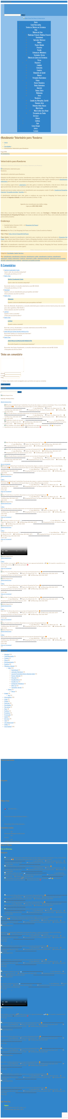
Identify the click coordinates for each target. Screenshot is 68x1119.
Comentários (5, 153)
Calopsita (39, 68)
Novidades (7, 146)
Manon (39, 75)
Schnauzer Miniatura (39, 52)
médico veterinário (13, 258)
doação (47, 768)
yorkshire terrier (5, 777)
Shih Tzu (13, 685)
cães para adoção (35, 768)
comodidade (28, 768)
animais (38, 765)
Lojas (5, 699)
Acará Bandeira (39, 83)
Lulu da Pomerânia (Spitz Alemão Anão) (23, 674)
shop (31, 774)
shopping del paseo (37, 774)
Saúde (16, 253)
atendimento (8, 256)
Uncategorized (8, 722)
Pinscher (39, 47)
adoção (7, 765)
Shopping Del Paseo (32, 225)
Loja (37, 123)
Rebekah (7, 290)
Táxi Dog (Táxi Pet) (10, 805)
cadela (2, 768)
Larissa (6, 311)
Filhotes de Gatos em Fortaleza (37, 57)
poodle (10, 774)
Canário (39, 70)
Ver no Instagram (5, 464)
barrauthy (51, 765)
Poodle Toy (14, 681)
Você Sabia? (8, 726)
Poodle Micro (15, 679)
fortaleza (6, 771)
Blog (55, 765)
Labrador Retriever (39, 40)
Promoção (7, 715)
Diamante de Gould (39, 73)
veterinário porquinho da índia (31, 260)
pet (58, 772)
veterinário (22, 185)
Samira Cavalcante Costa (11, 270)
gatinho (12, 772)
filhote (57, 768)
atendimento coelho (32, 256)
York (57, 774)
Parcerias (7, 707)
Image (6, 693)
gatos (20, 772)
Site (2, 377)
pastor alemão (47, 772)
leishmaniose (37, 772)
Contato (35, 131)
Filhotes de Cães (37, 32)
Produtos (7, 713)
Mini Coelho (39, 108)
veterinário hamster (43, 258)
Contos (6, 658)
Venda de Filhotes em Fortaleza (36, 27)
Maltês (39, 42)
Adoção (6, 654)
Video (6, 724)
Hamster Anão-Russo (39, 106)
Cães (9, 668)
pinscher (6, 774)
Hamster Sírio (39, 103)
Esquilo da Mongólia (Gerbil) (39, 100)
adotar (2, 765)
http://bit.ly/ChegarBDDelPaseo (19, 234)
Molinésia (39, 93)
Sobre (36, 128)
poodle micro (16, 774)
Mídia (6, 701)
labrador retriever (30, 772)
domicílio (52, 768)
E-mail (3, 375)
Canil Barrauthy (36, 25)
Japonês (39, 88)
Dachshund (39, 37)
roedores (22, 258)
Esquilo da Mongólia (61, 190)
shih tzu (27, 774)
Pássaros (38, 63)
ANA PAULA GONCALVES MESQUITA (16, 331)
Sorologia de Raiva (9, 812)
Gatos (10, 689)
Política (6, 711)
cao (15, 767)
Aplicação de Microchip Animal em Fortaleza (17, 820)
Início (36, 22)
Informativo (8, 697)
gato (16, 772)
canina (11, 768)
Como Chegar (36, 126)
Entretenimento (9, 662)
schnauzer (22, 774)
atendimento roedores (46, 256)
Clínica (37, 118)
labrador (23, 772)
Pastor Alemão (39, 45)
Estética (37, 121)
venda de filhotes (48, 774)
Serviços (36, 116)
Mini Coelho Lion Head (41, 111)
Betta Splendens (39, 85)
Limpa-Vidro (39, 90)
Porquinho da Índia (39, 113)
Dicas (6, 660)
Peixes (37, 80)
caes (7, 768)
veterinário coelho (31, 258)
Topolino (21, 192)
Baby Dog (7, 276)
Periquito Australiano (39, 78)
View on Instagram (6, 491)
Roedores (38, 98)
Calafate (39, 65)
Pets (35, 30)
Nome (3, 373)
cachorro (61, 764)
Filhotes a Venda (9, 666)
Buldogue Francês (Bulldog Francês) (39, 35)
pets (61, 772)
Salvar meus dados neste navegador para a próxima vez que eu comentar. (24, 381)
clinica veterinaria (21, 768)
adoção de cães (22, 765)
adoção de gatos (31, 765)
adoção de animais (14, 765)
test (9, 695)
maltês (42, 772)
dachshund (42, 768)
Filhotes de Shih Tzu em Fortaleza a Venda (25, 831)
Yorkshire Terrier (39, 55)
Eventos (6, 664)
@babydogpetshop (6, 402)
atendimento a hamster (19, 256)
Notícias (6, 703)
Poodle (39, 50)
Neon (39, 95)
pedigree (54, 772)
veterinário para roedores (13, 260)
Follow (2, 479)
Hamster (3, 192)
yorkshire (61, 774)
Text (5, 720)
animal (44, 764)
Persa (39, 60)
